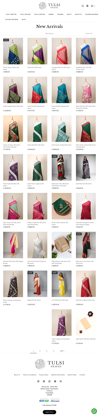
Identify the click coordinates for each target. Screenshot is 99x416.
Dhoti (69, 14)
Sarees (51, 14)
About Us (17, 375)
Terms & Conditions (29, 375)
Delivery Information (58, 375)
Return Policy (72, 375)
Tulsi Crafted (11, 14)
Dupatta (78, 14)
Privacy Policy (43, 375)
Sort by (89, 33)
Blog (24, 19)
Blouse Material (12, 19)
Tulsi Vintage (25, 14)
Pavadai (60, 14)
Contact (82, 375)
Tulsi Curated (39, 14)
